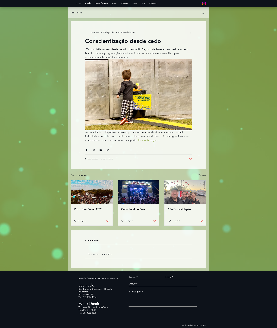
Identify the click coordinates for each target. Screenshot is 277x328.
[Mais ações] (190, 32)
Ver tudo (202, 175)
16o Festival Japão (179, 209)
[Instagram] (204, 3)
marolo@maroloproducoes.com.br (98, 278)
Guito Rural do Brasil (133, 209)
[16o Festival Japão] (185, 192)
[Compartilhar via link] (107, 149)
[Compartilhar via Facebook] (86, 149)
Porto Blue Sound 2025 (88, 209)
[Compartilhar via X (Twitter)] (93, 149)
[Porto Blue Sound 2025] (92, 192)
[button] (202, 12)
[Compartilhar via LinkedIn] (100, 149)
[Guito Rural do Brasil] (138, 192)
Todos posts (76, 12)
